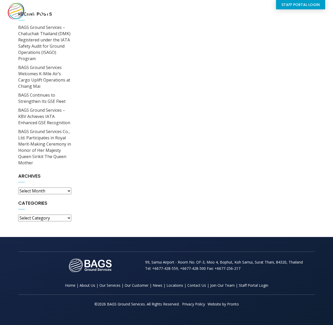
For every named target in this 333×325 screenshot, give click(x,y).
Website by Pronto (223, 304)
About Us (160, 16)
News (228, 16)
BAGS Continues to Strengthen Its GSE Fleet (42, 98)
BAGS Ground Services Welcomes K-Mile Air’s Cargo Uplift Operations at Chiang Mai (44, 77)
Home (135, 16)
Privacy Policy (193, 304)
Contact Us (289, 16)
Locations (257, 16)
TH (322, 17)
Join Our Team (222, 285)
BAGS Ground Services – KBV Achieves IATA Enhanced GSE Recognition (44, 116)
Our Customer (137, 285)
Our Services (196, 16)
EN (311, 17)
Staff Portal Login (300, 4)
